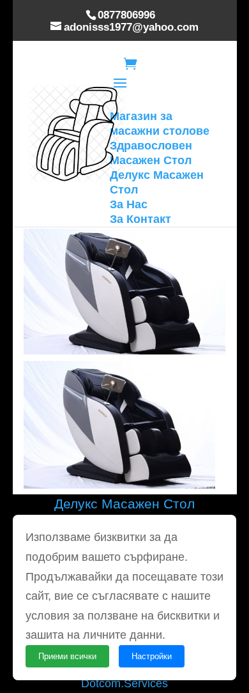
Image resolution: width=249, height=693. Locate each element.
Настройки (152, 656)
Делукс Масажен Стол (124, 503)
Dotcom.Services (124, 683)
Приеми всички (67, 656)
